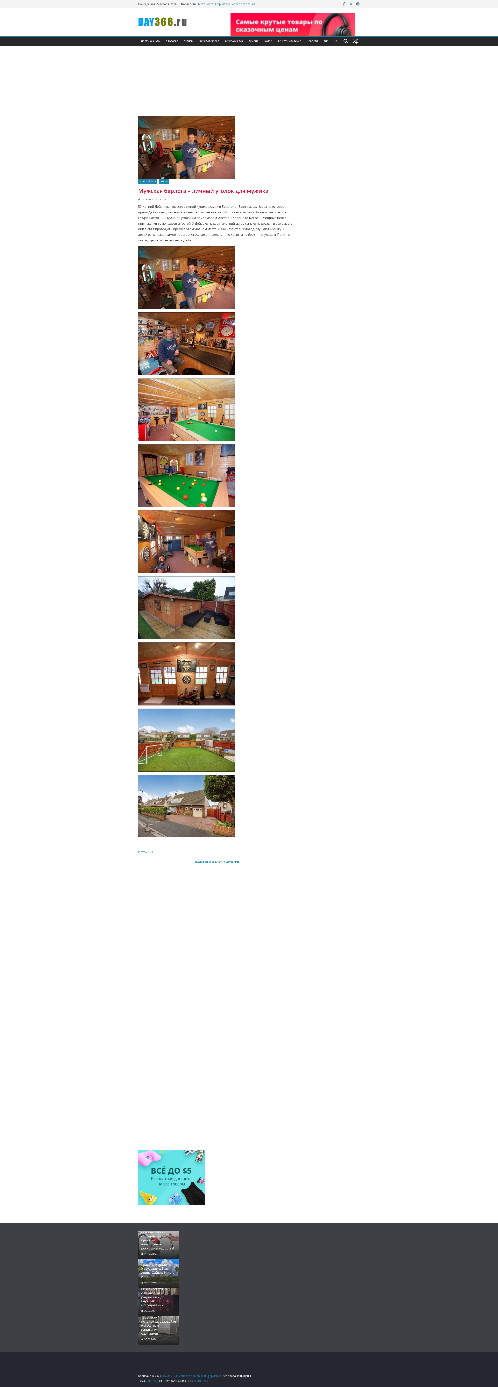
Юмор (268, 41)
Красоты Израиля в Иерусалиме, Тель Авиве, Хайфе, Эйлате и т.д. (157, 1271)
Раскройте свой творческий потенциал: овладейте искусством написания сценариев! (158, 1323)
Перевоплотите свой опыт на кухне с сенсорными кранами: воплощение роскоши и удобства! (157, 1238)
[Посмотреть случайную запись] (355, 41)
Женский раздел (209, 41)
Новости (312, 41)
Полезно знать (150, 41)
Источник (145, 852)
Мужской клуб (234, 41)
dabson (162, 199)
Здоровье (172, 41)
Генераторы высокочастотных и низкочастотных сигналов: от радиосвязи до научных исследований (156, 1293)
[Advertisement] (249, 87)
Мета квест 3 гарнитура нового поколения (226, 4)
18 (336, 41)
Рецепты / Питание (289, 41)
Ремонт (253, 41)
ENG (326, 41)
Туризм (188, 41)
